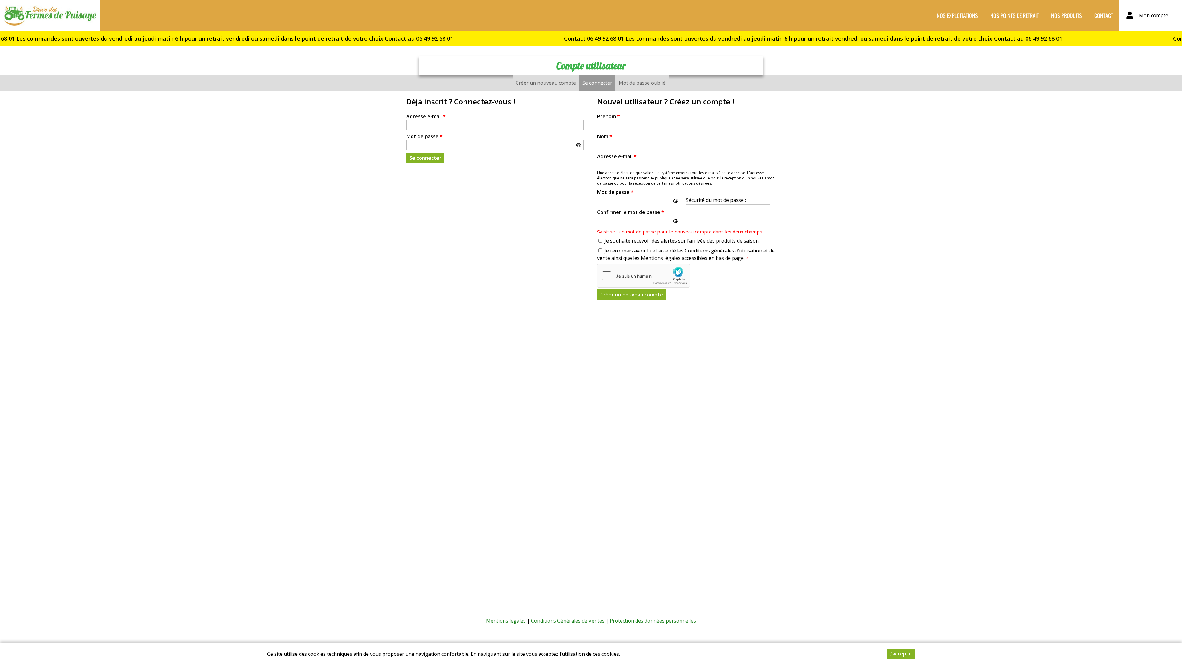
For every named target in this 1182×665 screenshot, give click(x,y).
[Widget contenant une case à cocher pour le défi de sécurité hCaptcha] (643, 276)
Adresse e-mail (426, 116)
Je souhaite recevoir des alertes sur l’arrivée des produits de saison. (682, 240)
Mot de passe (424, 136)
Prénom (608, 116)
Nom (604, 136)
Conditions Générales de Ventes (568, 620)
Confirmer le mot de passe (630, 212)
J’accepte (901, 653)
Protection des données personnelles (653, 620)
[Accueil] (50, 15)
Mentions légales (506, 620)
